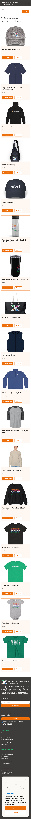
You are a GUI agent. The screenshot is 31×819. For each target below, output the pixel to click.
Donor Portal (4, 744)
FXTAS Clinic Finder (5, 758)
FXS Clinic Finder (5, 756)
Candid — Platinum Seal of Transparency (13, 721)
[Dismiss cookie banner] (25, 780)
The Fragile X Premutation (7, 754)
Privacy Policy (10, 793)
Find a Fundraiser (5, 735)
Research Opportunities (6, 761)
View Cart (25, 12)
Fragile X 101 (4, 752)
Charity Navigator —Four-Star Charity (8, 723)
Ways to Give (4, 732)
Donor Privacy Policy (6, 742)
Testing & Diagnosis (5, 763)
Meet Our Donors (5, 737)
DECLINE (15, 812)
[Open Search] (26, 3)
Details (19, 57)
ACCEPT (15, 808)
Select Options (8, 58)
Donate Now (15, 718)
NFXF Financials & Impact (7, 739)
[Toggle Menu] (28, 3)
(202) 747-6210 (4, 776)
